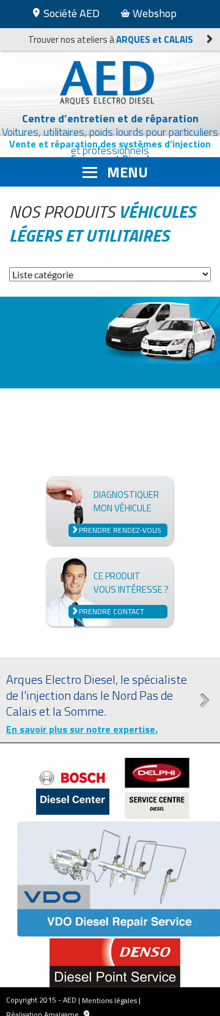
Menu (127, 172)
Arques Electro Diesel (110, 83)
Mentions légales (109, 1000)
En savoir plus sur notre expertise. (82, 729)
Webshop (153, 13)
